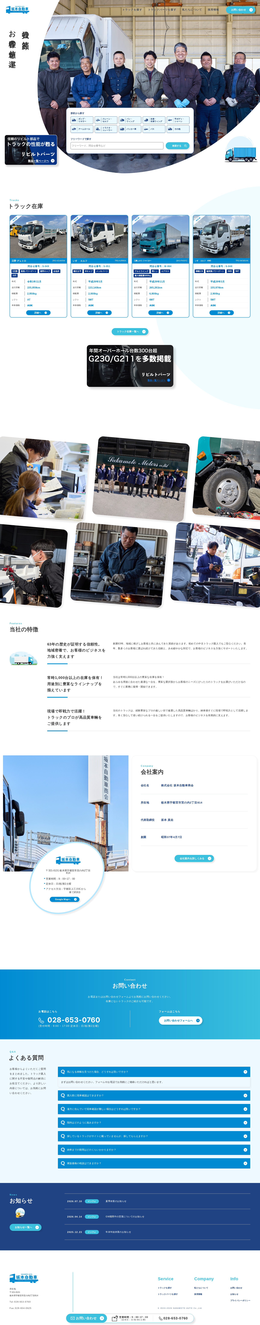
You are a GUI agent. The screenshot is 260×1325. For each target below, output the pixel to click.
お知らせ (234, 1294)
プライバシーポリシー (240, 1300)
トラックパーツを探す (162, 9)
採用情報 (213, 9)
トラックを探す (132, 9)
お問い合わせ (236, 1288)
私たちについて (192, 9)
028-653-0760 (22, 1302)
